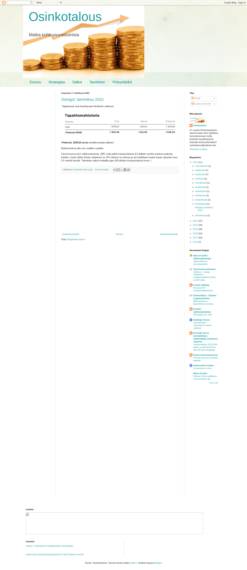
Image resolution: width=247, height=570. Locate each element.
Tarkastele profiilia (198, 149)
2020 (195, 225)
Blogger (158, 563)
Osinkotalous (65, 17)
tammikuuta (201, 215)
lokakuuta (200, 170)
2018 (195, 233)
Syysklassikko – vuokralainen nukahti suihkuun (202, 325)
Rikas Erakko (200, 373)
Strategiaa (56, 82)
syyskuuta (200, 174)
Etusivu (35, 82)
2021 (195, 221)
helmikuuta (201, 204)
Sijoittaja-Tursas (201, 320)
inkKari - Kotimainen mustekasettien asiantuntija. (50, 546)
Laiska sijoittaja (201, 285)
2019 (195, 229)
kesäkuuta (200, 187)
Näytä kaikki (213, 383)
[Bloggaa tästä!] (118, 169)
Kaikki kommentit (202, 104)
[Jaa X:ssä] (122, 169)
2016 (195, 242)
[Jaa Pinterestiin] (128, 169)
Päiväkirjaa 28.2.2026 (202, 315)
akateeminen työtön (203, 365)
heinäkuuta (201, 183)
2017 (195, 237)
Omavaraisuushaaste (204, 269)
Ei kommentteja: (102, 169)
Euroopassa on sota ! (202, 368)
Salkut (77, 82)
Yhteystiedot (122, 82)
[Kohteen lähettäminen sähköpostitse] (115, 169)
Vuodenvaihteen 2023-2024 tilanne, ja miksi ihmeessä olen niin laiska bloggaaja (205, 347)
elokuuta (199, 178)
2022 (195, 162)
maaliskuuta (201, 200)
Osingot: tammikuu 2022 (82, 99)
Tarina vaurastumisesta (205, 355)
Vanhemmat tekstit (169, 234)
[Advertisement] (120, 203)
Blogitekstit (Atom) (76, 239)
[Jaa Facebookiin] (125, 169)
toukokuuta (201, 191)
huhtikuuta (200, 195)
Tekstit (197, 98)
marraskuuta (201, 166)
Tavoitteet (97, 82)
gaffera (133, 563)
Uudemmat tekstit (70, 234)
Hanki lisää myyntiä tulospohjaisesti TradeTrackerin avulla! (55, 554)
